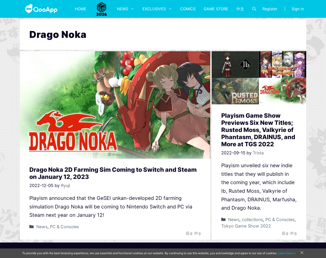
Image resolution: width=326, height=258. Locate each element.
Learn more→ (286, 253)
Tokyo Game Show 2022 (246, 225)
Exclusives (154, 8)
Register (270, 8)
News (122, 8)
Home (80, 8)
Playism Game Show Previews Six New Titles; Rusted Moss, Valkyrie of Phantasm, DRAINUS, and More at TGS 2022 (258, 130)
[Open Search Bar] (254, 8)
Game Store (216, 8)
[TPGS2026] (101, 9)
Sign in (298, 8)
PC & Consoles (64, 226)
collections (252, 219)
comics (187, 8)
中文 (240, 8)
